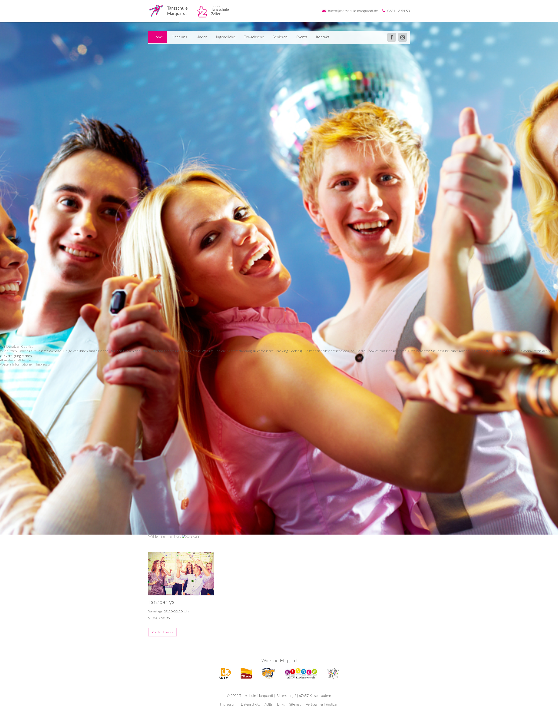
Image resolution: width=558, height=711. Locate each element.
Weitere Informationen (17, 364)
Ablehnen (25, 360)
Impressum (44, 364)
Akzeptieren (8, 360)
